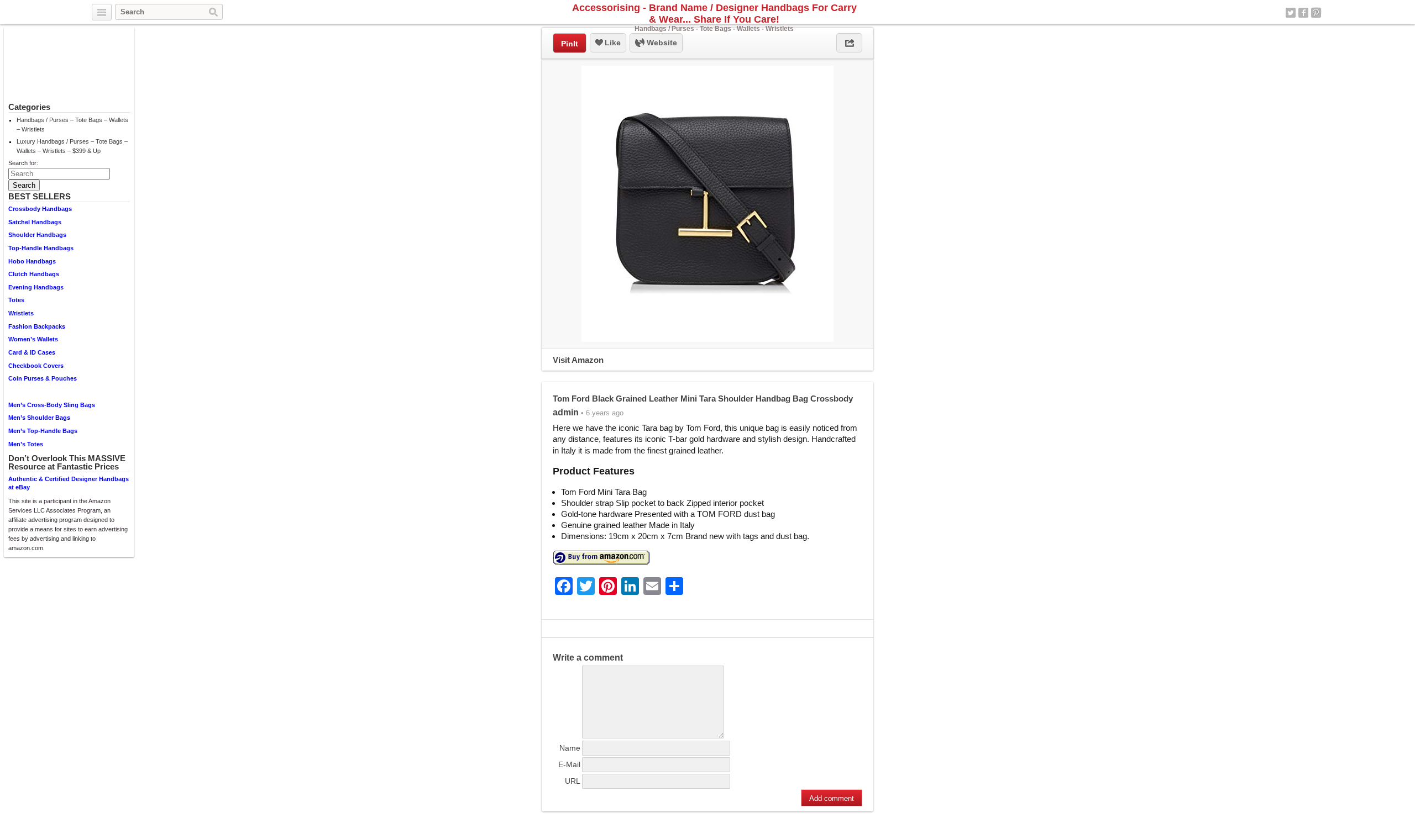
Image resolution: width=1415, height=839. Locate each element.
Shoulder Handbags (37, 234)
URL (572, 781)
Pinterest (1316, 12)
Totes (16, 300)
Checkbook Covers (36, 365)
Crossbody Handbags (40, 208)
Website (660, 42)
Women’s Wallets (33, 339)
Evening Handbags (36, 287)
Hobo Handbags (32, 261)
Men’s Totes (25, 444)
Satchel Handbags (34, 222)
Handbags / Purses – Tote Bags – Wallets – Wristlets (72, 125)
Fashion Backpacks (36, 326)
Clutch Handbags (33, 274)
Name (569, 747)
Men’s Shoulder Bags (39, 417)
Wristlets (21, 313)
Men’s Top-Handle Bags (42, 431)
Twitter (1290, 12)
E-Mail (569, 764)
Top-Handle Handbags (41, 248)
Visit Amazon (578, 360)
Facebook (1303, 12)
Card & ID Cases (31, 352)
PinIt (569, 43)
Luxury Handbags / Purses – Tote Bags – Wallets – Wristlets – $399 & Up (72, 146)
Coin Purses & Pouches (42, 378)
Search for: (23, 163)
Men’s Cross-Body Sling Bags (51, 405)
